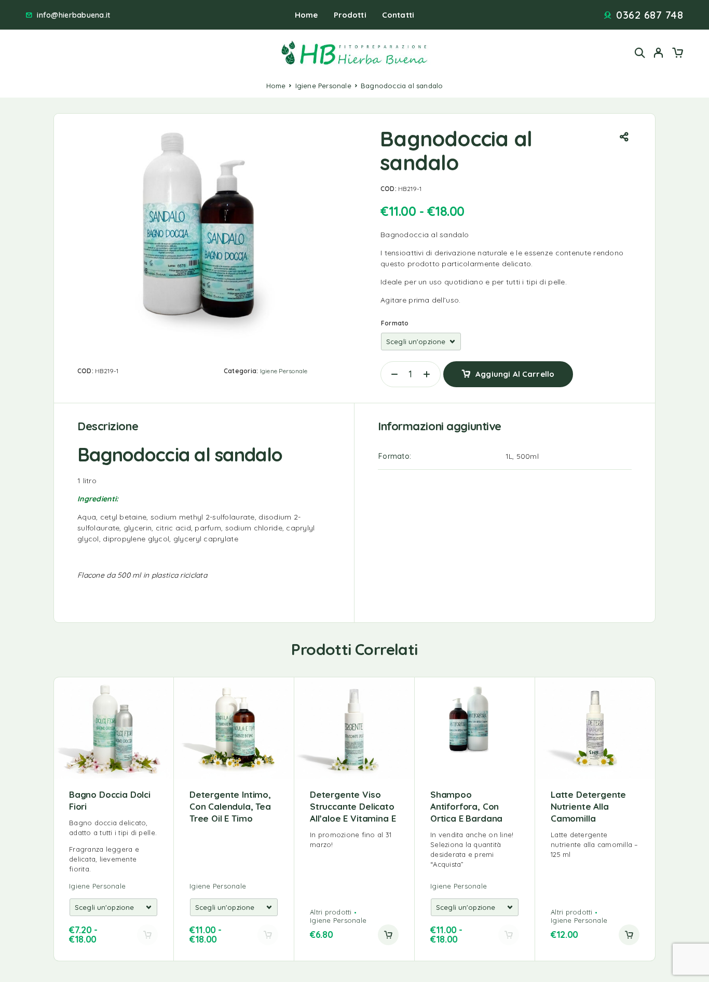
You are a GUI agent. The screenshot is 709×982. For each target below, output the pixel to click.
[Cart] (677, 54)
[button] (388, 934)
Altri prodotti (331, 912)
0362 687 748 (649, 15)
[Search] (640, 52)
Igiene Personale (323, 85)
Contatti (398, 15)
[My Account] (658, 52)
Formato (395, 323)
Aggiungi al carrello (514, 370)
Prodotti (350, 15)
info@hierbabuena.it (73, 15)
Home (306, 15)
